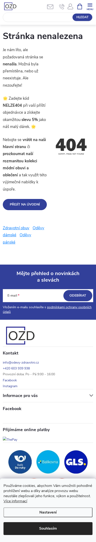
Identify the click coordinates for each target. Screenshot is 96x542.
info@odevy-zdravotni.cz (21, 362)
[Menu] (90, 6)
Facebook (10, 380)
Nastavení (48, 512)
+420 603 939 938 (16, 368)
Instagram (10, 386)
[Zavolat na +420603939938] (62, 7)
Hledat (82, 17)
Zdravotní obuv (16, 228)
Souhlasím (48, 528)
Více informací (15, 501)
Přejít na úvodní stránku (25, 206)
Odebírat (77, 295)
